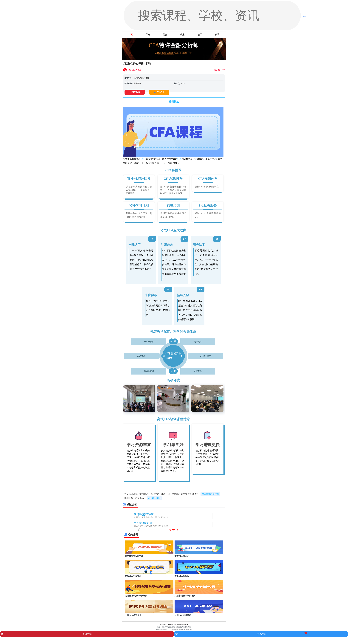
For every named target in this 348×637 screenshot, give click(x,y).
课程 (148, 34)
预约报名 (136, 92)
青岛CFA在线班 (182, 576)
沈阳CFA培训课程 (183, 615)
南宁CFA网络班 (182, 556)
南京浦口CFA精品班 (134, 556)
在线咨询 (160, 92)
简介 (165, 34)
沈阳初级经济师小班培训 (136, 596)
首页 (130, 34)
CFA (143, 159)
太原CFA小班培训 (133, 576)
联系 (217, 34)
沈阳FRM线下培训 (133, 615)
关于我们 (163, 624)
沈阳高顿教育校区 (141, 78)
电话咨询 (87, 634)
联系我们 (170, 624)
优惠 (182, 34)
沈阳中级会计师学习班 (185, 596)
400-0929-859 (154, 498)
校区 (200, 34)
